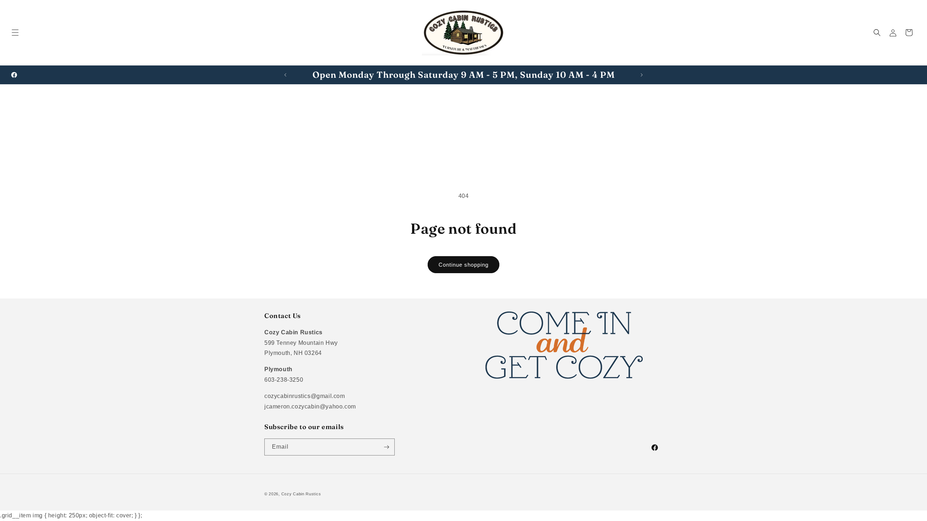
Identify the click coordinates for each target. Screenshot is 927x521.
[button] (15, 33)
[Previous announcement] (285, 75)
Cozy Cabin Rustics (301, 494)
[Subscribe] (386, 447)
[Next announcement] (642, 75)
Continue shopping (463, 265)
